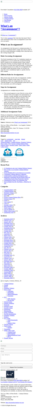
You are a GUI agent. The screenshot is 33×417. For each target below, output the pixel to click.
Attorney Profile (8, 17)
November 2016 (8, 225)
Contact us (7, 21)
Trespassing (7, 329)
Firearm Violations (9, 303)
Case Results (7, 20)
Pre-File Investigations (10, 314)
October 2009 (7, 269)
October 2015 (7, 231)
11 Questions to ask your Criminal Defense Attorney (18, 168)
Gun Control (7, 202)
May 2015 (7, 232)
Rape (8, 321)
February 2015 (8, 237)
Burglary (9, 327)
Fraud (5, 200)
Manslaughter (7, 311)
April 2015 (7, 234)
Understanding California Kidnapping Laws (16, 175)
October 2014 (7, 243)
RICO (9, 336)
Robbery (6, 317)
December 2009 (8, 267)
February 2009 (8, 275)
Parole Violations (8, 312)
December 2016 (8, 223)
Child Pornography (12, 320)
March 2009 (7, 273)
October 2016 (7, 226)
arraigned (10, 38)
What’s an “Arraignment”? (10, 27)
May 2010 (7, 263)
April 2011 (7, 256)
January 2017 (7, 222)
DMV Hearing (11, 299)
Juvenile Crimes (13, 145)
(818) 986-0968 (18, 9)
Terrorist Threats (8, 324)
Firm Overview (8, 15)
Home (5, 14)
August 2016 (7, 229)
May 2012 (7, 252)
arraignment (10, 139)
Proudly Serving (8, 338)
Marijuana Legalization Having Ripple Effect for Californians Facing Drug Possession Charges (17, 178)
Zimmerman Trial (8, 212)
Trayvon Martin (8, 209)
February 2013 (8, 249)
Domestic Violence (26, 142)
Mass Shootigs (8, 206)
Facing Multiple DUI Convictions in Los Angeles (17, 172)
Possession (10, 295)
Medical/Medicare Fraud (14, 335)
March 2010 (7, 266)
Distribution (10, 292)
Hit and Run (10, 300)
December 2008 (8, 278)
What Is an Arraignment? (21, 122)
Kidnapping (7, 309)
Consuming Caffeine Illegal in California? (15, 174)
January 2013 (7, 250)
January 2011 (7, 260)
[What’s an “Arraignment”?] (8, 35)
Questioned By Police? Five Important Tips (15, 180)
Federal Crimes (5, 145)
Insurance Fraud (8, 306)
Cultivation (10, 291)
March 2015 (7, 235)
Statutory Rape (11, 323)
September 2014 (8, 244)
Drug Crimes (4, 143)
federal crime (8, 140)
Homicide (6, 305)
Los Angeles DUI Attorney (25, 382)
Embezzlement (11, 333)
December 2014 (8, 240)
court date (17, 139)
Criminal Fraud (11, 332)
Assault (6, 285)
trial (14, 140)
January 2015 (7, 238)
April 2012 (7, 253)
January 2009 (7, 276)
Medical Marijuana (12, 294)
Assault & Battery (5, 142)
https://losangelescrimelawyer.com (10, 132)
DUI (9, 143)
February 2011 (8, 258)
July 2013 (6, 247)
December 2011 (8, 255)
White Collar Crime (9, 330)
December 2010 (8, 261)
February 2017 (8, 220)
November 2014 (8, 241)
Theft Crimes (22, 145)
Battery (6, 286)
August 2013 (7, 246)
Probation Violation (9, 315)
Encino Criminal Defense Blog (19, 143)
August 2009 (7, 272)
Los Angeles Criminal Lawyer (9, 382)
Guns (5, 203)
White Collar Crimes (9, 211)
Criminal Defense (8, 18)
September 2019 (8, 219)
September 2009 (8, 270)
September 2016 (8, 228)
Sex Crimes (7, 318)
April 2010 (7, 264)
